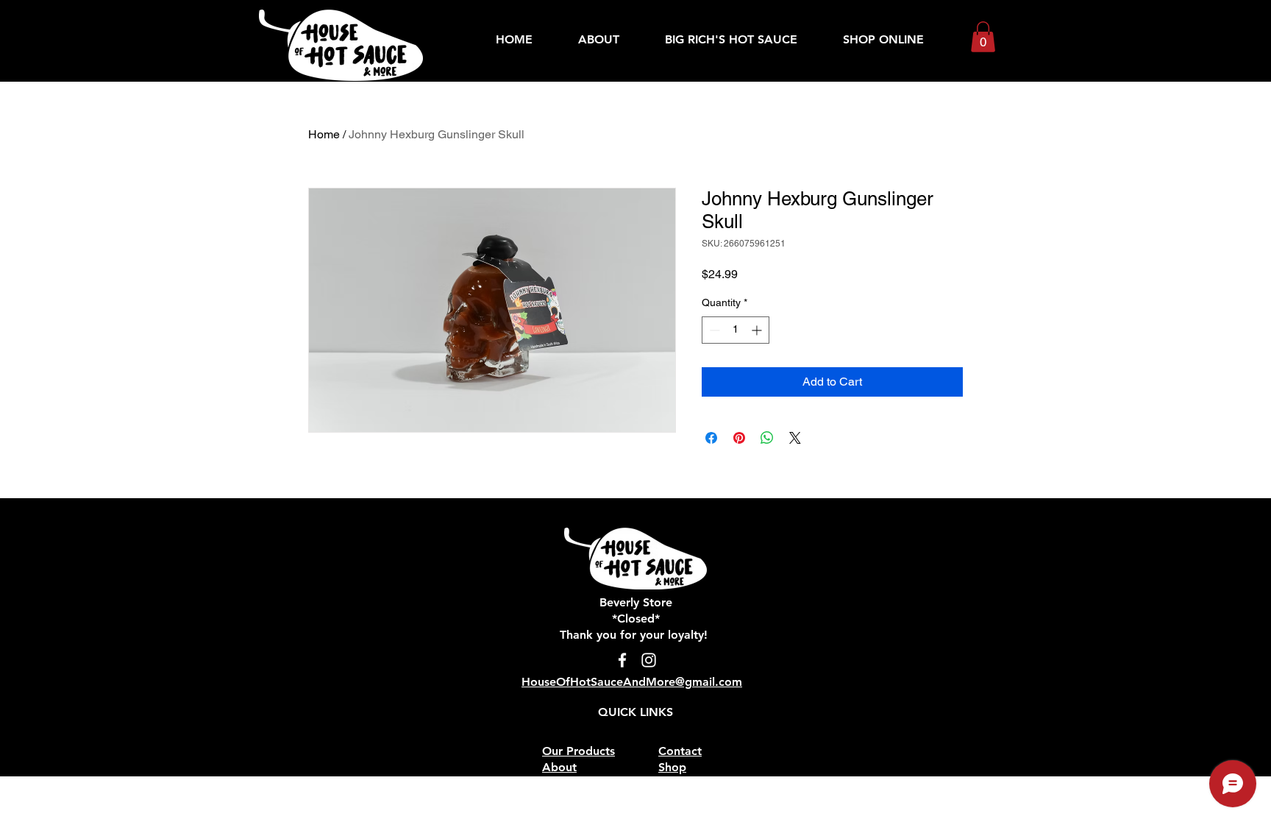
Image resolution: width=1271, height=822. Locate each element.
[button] (983, 36)
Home (324, 134)
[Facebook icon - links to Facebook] (622, 660)
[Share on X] (795, 438)
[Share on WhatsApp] (767, 438)
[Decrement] (713, 330)
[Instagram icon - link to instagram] (648, 660)
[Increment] (758, 330)
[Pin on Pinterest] (739, 438)
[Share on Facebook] (711, 438)
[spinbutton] (735, 330)
